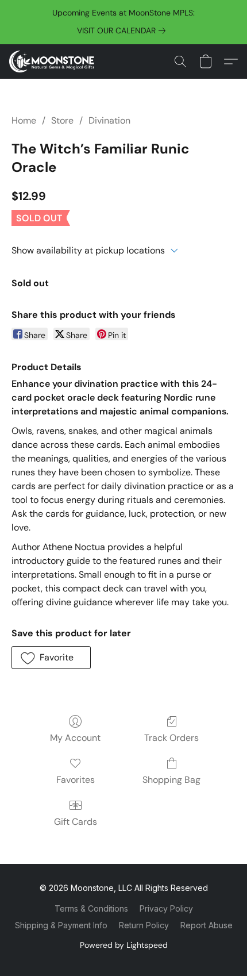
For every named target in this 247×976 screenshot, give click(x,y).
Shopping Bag (171, 780)
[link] (123, 30)
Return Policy (144, 925)
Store (62, 120)
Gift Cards (75, 822)
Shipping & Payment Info (61, 925)
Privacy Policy (166, 908)
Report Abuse (206, 925)
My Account (75, 738)
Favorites (75, 780)
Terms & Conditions (91, 908)
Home (23, 120)
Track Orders (171, 738)
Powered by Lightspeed (124, 945)
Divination (109, 120)
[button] (54, 61)
